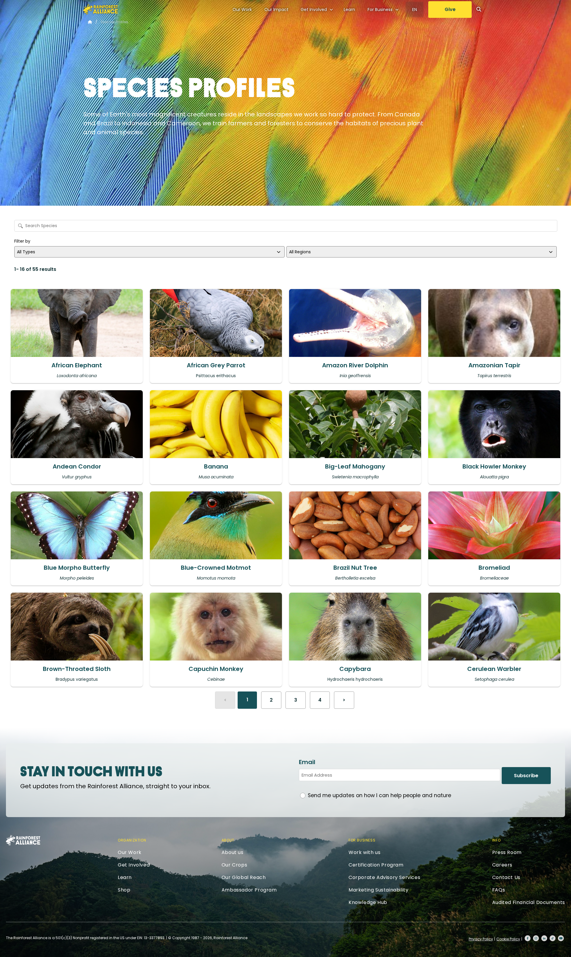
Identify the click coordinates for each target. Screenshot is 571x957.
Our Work (242, 10)
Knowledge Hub (368, 902)
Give (450, 9)
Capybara (355, 669)
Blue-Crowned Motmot (216, 567)
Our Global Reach (244, 877)
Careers (502, 864)
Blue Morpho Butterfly (77, 567)
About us (233, 852)
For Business (380, 10)
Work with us (364, 852)
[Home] (100, 9)
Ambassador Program (249, 889)
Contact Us (506, 877)
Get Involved (314, 10)
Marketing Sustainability (378, 889)
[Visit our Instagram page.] (536, 938)
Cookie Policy (508, 939)
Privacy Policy (481, 939)
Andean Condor (77, 466)
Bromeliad (494, 567)
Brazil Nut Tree (355, 567)
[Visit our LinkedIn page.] (544, 938)
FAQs (498, 889)
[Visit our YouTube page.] (561, 938)
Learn (349, 10)
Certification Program (376, 864)
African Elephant (76, 365)
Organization (132, 840)
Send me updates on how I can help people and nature (379, 795)
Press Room (507, 852)
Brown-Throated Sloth (77, 669)
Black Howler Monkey (494, 466)
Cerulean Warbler (494, 669)
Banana (216, 466)
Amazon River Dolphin (355, 365)
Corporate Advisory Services (384, 877)
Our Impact (276, 10)
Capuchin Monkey (216, 669)
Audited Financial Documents (528, 902)
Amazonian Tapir (494, 365)
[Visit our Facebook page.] (528, 938)
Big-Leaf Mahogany (355, 466)
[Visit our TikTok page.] (553, 938)
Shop (124, 889)
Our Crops (234, 864)
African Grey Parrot (216, 365)
